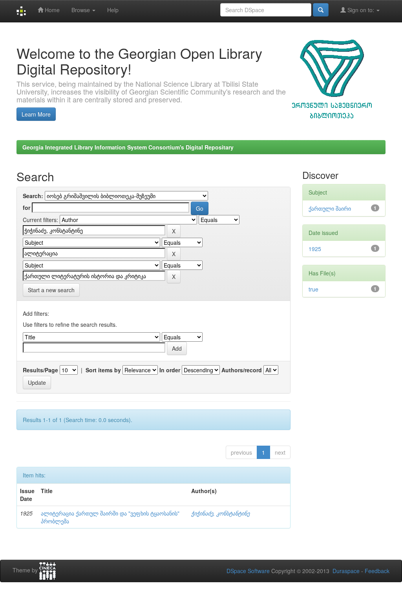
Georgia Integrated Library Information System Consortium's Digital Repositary (128, 147)
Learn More (36, 114)
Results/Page (40, 370)
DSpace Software (248, 571)
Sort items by (103, 370)
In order (169, 370)
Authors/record (241, 370)
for (26, 207)
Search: (33, 196)
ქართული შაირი (330, 208)
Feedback (377, 571)
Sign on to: (361, 10)
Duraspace (346, 571)
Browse (81, 10)
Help (113, 10)
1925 (315, 249)
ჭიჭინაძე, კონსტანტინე (220, 513)
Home (51, 10)
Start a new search (51, 290)
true (313, 289)
